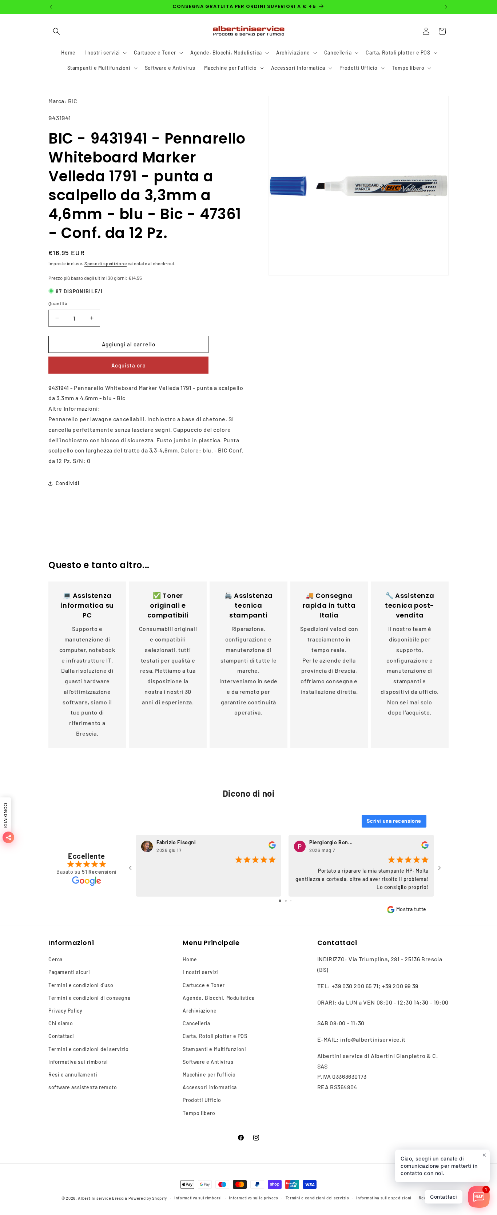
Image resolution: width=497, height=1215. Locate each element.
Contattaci (61, 1036)
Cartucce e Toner (204, 985)
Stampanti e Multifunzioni (214, 1049)
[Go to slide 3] (290, 900)
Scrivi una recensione (394, 821)
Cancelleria (196, 1023)
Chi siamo (60, 1023)
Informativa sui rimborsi (78, 1062)
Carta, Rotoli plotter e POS (215, 1036)
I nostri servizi (200, 972)
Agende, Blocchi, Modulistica (218, 998)
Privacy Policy (65, 1010)
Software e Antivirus (208, 1062)
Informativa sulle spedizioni (383, 1197)
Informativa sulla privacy (253, 1197)
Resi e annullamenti (72, 1074)
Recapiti (427, 1197)
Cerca (55, 959)
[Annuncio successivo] (446, 7)
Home (190, 959)
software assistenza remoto (82, 1087)
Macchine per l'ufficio (209, 1074)
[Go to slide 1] (280, 901)
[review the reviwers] (272, 847)
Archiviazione (199, 1010)
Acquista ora (128, 365)
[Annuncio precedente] (51, 7)
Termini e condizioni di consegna (89, 998)
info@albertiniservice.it (372, 1039)
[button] (56, 31)
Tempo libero (199, 1113)
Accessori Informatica (210, 1087)
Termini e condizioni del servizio (88, 1049)
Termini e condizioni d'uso (81, 985)
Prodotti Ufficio (202, 1100)
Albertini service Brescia (102, 1198)
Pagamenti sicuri (69, 972)
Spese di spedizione (105, 263)
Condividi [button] (67, 483)
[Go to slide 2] (286, 901)
